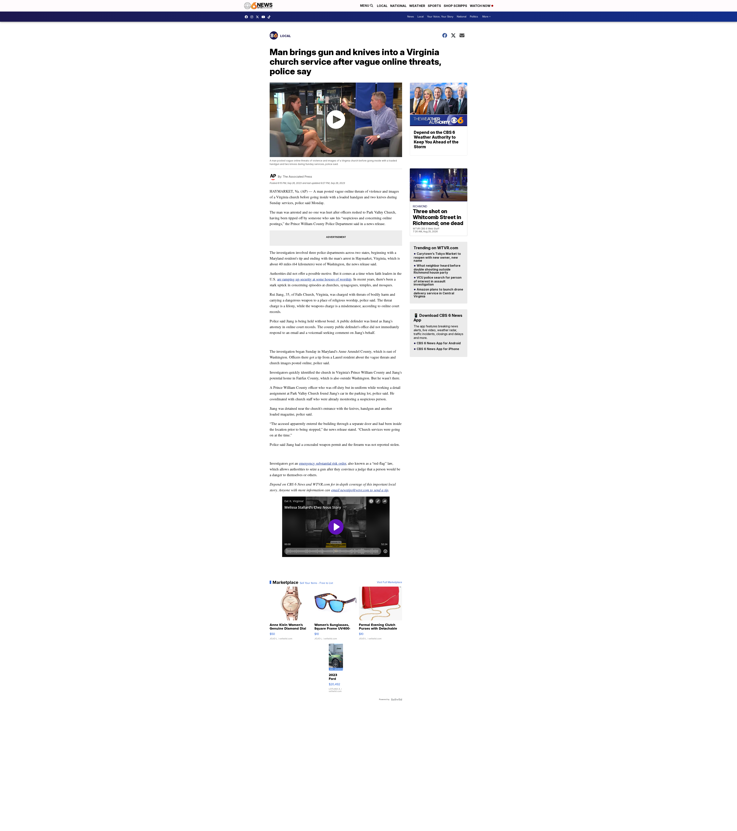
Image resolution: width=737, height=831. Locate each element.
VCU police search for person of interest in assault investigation (438, 281)
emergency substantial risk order (322, 463)
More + (486, 17)
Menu (365, 5)
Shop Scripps (455, 6)
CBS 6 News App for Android (438, 343)
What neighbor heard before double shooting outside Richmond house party (437, 269)
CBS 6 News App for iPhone (437, 349)
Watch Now (480, 6)
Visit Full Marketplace (389, 582)
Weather (417, 6)
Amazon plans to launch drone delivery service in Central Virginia (438, 293)
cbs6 (252, 16)
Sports (434, 6)
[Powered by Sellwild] (396, 699)
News (410, 17)
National (398, 6)
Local (382, 6)
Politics (474, 17)
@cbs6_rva (270, 16)
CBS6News (247, 16)
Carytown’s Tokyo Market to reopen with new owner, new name (437, 257)
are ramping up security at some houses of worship (314, 279)
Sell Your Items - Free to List (316, 583)
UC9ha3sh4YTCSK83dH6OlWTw (264, 16)
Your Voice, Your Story (440, 17)
